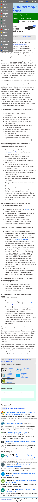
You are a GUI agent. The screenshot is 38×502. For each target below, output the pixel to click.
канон (6, 359)
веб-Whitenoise (9, 152)
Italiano (5, 35)
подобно (18, 359)
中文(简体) (5, 14)
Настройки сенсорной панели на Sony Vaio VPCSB (11, 369)
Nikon (23, 359)
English (5, 4)
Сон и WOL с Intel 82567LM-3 (26, 370)
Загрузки (21, 1)
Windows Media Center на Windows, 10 (10, 381)
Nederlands (6, 41)
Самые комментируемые (19, 408)
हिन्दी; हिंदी (5, 17)
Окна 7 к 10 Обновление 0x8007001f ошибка (9, 375)
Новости (28, 18)
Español (5, 7)
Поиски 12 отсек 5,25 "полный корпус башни (20, 441)
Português (6, 29)
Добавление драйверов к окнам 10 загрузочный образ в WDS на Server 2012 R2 (24, 375)
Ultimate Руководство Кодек (17, 433)
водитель (12, 359)
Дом (35, 1)
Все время (10, 408)
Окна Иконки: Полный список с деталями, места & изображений (20, 413)
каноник (27, 209)
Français (5, 10)
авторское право (6, 499)
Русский (5, 50)
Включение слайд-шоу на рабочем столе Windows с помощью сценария (21, 456)
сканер (28, 359)
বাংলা (4, 23)
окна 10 (9, 361)
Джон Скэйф (26, 36)
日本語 (4, 26)
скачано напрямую (21, 239)
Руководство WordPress (14, 423)
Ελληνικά (5, 44)
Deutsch (5, 32)
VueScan (4, 361)
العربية (4, 20)
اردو (4, 38)
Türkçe (5, 47)
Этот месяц (4, 408)
